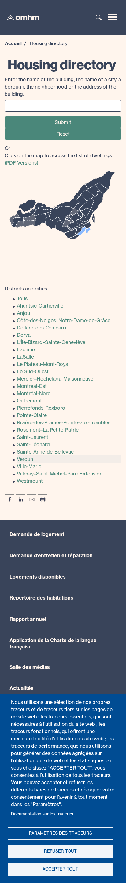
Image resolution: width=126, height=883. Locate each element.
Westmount (30, 481)
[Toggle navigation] (112, 17)
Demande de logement (36, 534)
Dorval (24, 335)
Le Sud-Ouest (33, 371)
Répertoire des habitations (41, 598)
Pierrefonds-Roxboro (41, 408)
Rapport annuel (27, 619)
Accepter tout (60, 869)
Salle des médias (29, 667)
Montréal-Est (32, 386)
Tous (22, 298)
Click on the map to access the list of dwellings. (59, 155)
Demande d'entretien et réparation (51, 555)
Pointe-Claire (32, 415)
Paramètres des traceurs (60, 833)
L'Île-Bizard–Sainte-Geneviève (51, 342)
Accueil (13, 43)
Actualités (21, 688)
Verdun (25, 459)
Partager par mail (31, 499)
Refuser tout (60, 851)
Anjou (23, 313)
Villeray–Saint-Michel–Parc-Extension (59, 474)
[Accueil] (19, 17)
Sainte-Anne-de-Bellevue (45, 452)
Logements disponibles (37, 577)
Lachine (26, 349)
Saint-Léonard (33, 444)
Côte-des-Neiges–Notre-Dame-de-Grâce (63, 320)
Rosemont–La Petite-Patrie (48, 430)
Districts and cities (26, 289)
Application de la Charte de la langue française (53, 643)
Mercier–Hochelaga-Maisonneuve (55, 379)
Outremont (29, 401)
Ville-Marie (29, 466)
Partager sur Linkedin (20, 499)
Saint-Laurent (32, 437)
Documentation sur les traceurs (42, 814)
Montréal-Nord (34, 393)
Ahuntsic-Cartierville (40, 306)
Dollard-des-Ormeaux (42, 328)
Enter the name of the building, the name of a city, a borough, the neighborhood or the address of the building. (63, 86)
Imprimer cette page (42, 499)
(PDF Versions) (21, 163)
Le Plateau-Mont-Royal (43, 364)
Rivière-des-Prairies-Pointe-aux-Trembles (63, 422)
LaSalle (25, 357)
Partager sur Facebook (9, 499)
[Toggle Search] (99, 18)
